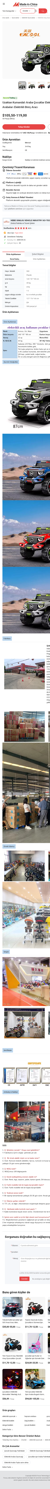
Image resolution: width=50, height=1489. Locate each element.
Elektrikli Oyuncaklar (28, 18)
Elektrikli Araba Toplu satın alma (16, 1462)
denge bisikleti (7, 1425)
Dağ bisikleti (29, 1421)
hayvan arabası (30, 1416)
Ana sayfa (5, 18)
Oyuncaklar (15, 18)
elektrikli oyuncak (8, 1416)
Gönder (24, 1278)
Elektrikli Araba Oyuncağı (13, 1456)
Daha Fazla (6, 1467)
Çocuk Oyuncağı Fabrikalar (14, 1451)
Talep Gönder (24, 127)
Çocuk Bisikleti (30, 1425)
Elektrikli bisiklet (8, 1421)
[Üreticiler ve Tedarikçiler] (25, 4)
